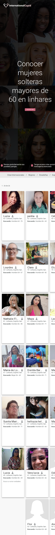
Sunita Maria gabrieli (11, 421)
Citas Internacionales (15, 175)
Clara (30, 267)
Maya (30, 318)
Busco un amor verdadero (12, 481)
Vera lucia (33, 472)
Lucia (6, 472)
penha (30, 216)
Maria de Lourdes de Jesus (11, 370)
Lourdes (8, 267)
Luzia (6, 216)
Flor (29, 524)
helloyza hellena (35, 421)
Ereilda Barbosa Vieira (35, 370)
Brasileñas (43, 175)
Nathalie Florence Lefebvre (11, 318)
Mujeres (32, 175)
